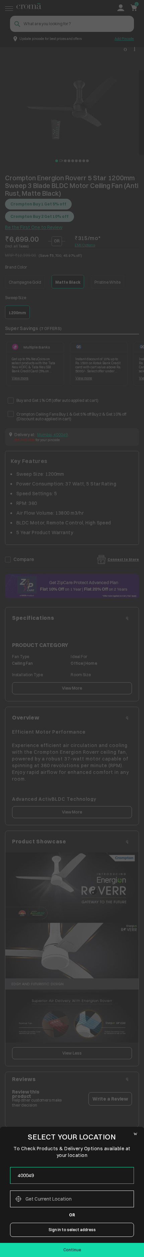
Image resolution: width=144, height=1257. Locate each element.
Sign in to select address (72, 1229)
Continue (72, 1249)
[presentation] (72, 1175)
